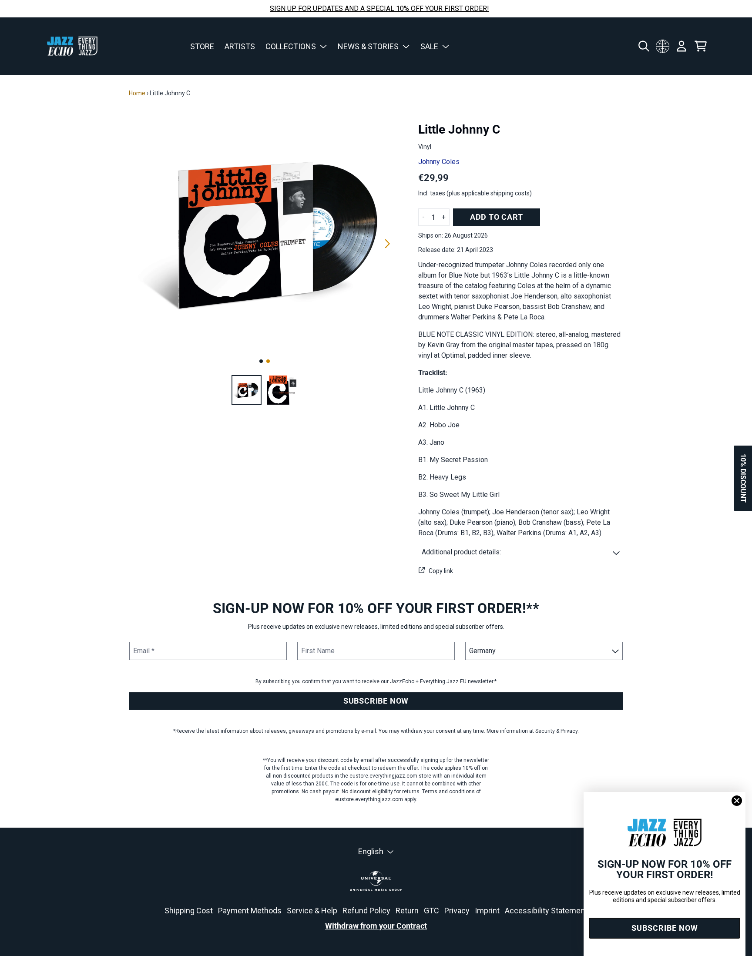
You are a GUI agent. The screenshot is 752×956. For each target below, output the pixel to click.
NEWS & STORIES (368, 46)
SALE (429, 46)
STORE (202, 46)
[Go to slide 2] (268, 361)
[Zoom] (265, 234)
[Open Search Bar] (643, 46)
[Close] (737, 800)
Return (407, 910)
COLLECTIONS (290, 46)
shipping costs (510, 193)
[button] (520, 552)
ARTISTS (240, 46)
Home (137, 93)
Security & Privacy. (557, 731)
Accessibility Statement (546, 910)
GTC (431, 910)
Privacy (457, 910)
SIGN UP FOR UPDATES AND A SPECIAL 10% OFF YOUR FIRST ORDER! (379, 8)
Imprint (487, 910)
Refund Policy (366, 910)
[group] (247, 390)
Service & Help (312, 910)
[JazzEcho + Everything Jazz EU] (72, 46)
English (370, 851)
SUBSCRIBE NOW (376, 700)
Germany (662, 46)
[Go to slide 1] (261, 361)
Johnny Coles (439, 162)
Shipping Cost (188, 910)
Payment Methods (250, 910)
